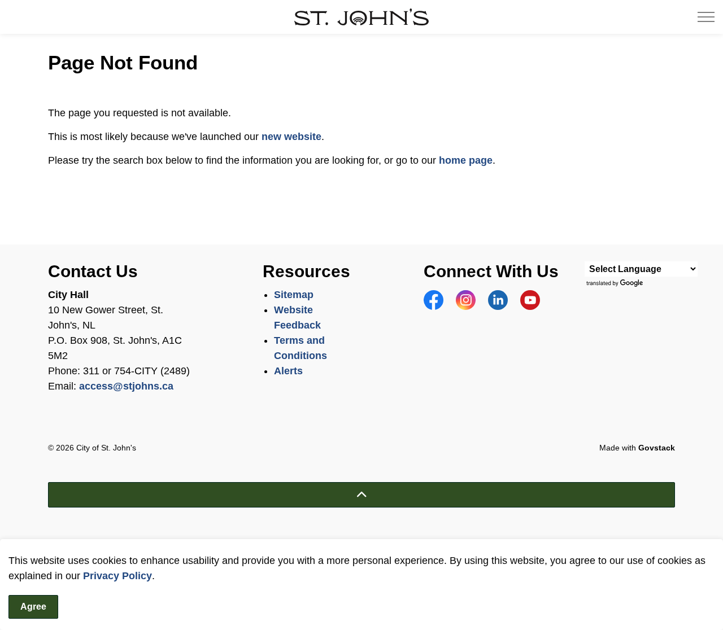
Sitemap (293, 294)
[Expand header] (706, 17)
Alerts (288, 371)
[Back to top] (361, 495)
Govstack (656, 447)
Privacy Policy (117, 575)
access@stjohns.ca (126, 386)
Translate (615, 283)
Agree (33, 606)
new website (291, 136)
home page (466, 160)
